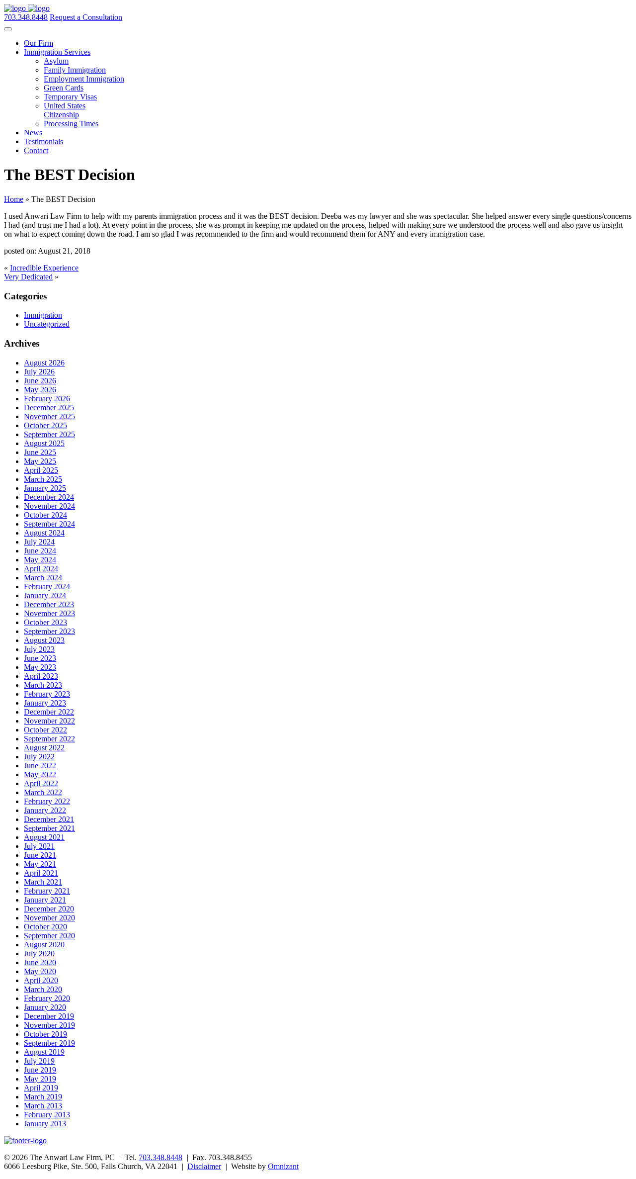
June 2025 (40, 452)
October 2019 (45, 1034)
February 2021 (47, 891)
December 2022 (49, 712)
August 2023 (44, 640)
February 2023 (47, 694)
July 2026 (39, 371)
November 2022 (49, 721)
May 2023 (40, 667)
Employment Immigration (84, 79)
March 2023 (43, 685)
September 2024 (49, 524)
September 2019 (49, 1043)
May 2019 (40, 1079)
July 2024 (39, 542)
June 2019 (40, 1070)
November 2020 (49, 917)
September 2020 (49, 935)
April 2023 (41, 676)
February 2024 (47, 586)
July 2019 (39, 1061)
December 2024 (49, 497)
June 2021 (40, 855)
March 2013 (43, 1105)
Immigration (43, 315)
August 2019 (44, 1052)
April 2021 (41, 873)
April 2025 (41, 470)
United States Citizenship (64, 110)
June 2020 (40, 962)
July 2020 (39, 953)
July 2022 (39, 756)
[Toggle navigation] (8, 28)
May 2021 (40, 864)
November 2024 (49, 506)
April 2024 (41, 568)
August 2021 (44, 837)
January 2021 (45, 900)
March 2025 (43, 479)
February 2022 (47, 801)
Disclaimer (204, 1166)
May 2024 (40, 559)
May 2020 (40, 971)
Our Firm (38, 43)
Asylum (56, 61)
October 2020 (45, 926)
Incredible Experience (44, 268)
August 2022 (44, 747)
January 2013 (45, 1123)
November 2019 (49, 1025)
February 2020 (47, 998)
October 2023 (45, 622)
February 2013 (47, 1114)
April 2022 (41, 783)
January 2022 (45, 810)
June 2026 (40, 380)
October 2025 (45, 425)
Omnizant (283, 1166)
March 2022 (43, 792)
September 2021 (49, 828)
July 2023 (39, 649)
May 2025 (40, 461)
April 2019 (41, 1088)
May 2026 (40, 389)
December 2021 (49, 819)
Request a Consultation (86, 17)
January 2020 (45, 1007)
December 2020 (49, 909)
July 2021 (39, 846)
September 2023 (49, 631)
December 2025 (49, 407)
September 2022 (49, 738)
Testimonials (43, 141)
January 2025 (45, 488)
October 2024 (45, 515)
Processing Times (71, 123)
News (33, 132)
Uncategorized (47, 324)
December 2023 (49, 604)
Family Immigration (75, 70)
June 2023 (40, 658)
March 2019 (43, 1096)
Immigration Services (57, 52)
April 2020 (41, 980)
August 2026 (44, 363)
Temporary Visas (70, 96)
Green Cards (63, 88)
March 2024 (43, 577)
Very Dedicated (28, 276)
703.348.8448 (26, 17)
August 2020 (44, 944)
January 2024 (45, 595)
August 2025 (44, 443)
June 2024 (40, 550)
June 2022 (40, 765)
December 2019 (49, 1016)
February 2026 (47, 398)
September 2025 (49, 434)
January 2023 (45, 703)
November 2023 (49, 613)
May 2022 (40, 774)
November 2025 (49, 416)
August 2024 (44, 533)
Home (13, 199)
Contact (36, 150)
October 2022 (45, 730)
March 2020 (43, 989)
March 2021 (43, 882)
